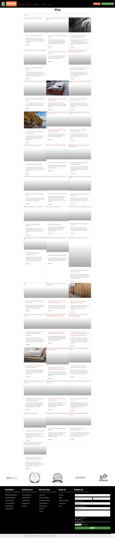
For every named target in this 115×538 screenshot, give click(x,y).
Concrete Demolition (9, 503)
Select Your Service (79, 501)
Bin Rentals (24, 506)
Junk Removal (27, 489)
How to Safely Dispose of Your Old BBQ (34, 164)
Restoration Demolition (10, 497)
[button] (22, 4)
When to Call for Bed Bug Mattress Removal (57, 255)
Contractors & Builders (44, 497)
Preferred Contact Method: (80, 517)
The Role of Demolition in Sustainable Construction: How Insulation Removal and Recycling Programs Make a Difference (79, 333)
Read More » (28, 45)
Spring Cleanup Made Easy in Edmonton (34, 35)
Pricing (60, 497)
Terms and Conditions (51, 535)
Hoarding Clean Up (26, 497)
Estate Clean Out (25, 500)
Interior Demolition (9, 500)
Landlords (41, 508)
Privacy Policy (43, 535)
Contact (60, 506)
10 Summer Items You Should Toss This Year (57, 162)
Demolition (9, 489)
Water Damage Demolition (11, 494)
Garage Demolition (9, 508)
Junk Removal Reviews (64, 500)
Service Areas (62, 503)
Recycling (61, 494)
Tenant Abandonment (26, 494)
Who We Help (44, 489)
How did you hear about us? (80, 506)
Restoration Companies (44, 500)
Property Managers (43, 503)
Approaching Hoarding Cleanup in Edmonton (35, 430)
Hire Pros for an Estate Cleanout (55, 224)
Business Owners (43, 506)
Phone (77, 519)
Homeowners (42, 494)
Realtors (41, 511)
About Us (62, 489)
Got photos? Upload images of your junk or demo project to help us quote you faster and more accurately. (92, 522)
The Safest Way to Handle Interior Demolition (57, 193)
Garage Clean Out (26, 503)
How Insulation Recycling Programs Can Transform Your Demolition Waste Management (34, 333)
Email (81, 519)
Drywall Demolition (9, 506)
